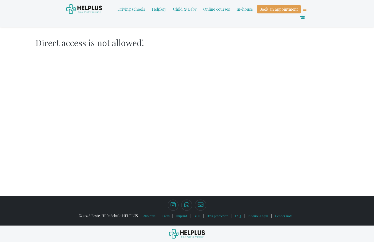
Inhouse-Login (258, 216)
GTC (197, 216)
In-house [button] (245, 9)
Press (165, 216)
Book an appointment (279, 9)
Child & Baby (185, 9)
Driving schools (131, 9)
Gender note (283, 216)
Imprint (181, 216)
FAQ (238, 216)
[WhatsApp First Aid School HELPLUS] (186, 205)
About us (149, 216)
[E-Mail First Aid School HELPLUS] (200, 205)
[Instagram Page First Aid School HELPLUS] (173, 205)
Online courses (216, 9)
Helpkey (159, 9)
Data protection (217, 216)
